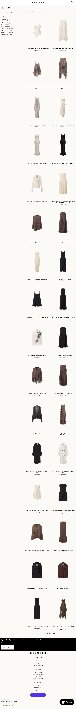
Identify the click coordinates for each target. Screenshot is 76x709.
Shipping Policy (38, 674)
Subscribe (7, 647)
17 (54, 634)
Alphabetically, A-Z (8, 25)
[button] (72, 2)
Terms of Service (38, 678)
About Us (38, 660)
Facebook (37, 685)
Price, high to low (8, 30)
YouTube (37, 691)
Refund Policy (38, 672)
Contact (38, 662)
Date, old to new (7, 32)
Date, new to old (7, 34)
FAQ (38, 664)
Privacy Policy (38, 676)
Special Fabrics (38, 665)
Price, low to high (8, 28)
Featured (5, 19)
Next (73, 634)
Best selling (6, 23)
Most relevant (6, 21)
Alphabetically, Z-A (8, 26)
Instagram (37, 687)
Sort (2, 16)
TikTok (36, 689)
